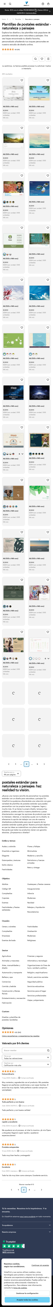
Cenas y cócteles (9, 926)
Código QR (6, 889)
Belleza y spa (7, 977)
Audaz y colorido (9, 846)
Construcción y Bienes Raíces (11, 992)
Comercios (6, 982)
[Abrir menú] (4, 3)
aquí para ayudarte (27, 1216)
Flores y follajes (33, 846)
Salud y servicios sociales (37, 977)
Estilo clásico (7, 865)
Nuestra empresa (9, 1232)
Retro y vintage (33, 867)
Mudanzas (31, 898)
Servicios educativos (35, 986)
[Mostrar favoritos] (42, 59)
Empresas (6, 936)
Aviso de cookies (20, 1288)
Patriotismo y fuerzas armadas (35, 861)
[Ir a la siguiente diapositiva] (50, 11)
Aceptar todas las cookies (27, 1300)
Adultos (5, 884)
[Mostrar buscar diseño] (35, 59)
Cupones (5, 898)
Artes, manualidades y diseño (11, 966)
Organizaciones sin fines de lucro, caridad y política (38, 966)
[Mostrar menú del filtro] (48, 59)
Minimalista (32, 851)
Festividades (7, 869)
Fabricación (7, 1003)
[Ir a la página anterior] (11, 1189)
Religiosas (31, 940)
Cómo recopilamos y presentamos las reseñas (20, 1036)
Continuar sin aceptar (40, 1265)
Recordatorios (33, 912)
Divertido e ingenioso (10, 851)
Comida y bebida (9, 986)
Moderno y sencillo (35, 856)
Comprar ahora (31, 13)
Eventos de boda (9, 940)
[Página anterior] (8, 764)
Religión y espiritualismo (37, 972)
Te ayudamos (7, 1225)
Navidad (30, 903)
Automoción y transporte (12, 972)
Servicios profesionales (36, 995)
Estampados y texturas (11, 860)
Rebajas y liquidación (36, 907)
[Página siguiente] (44, 764)
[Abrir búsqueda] (10, 4)
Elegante (5, 856)
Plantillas (18, 19)
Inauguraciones (33, 889)
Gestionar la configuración (27, 1293)
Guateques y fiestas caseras (38, 884)
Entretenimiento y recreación (13, 998)
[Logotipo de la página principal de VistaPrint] (26, 3)
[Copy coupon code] (35, 10)
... (10, 19)
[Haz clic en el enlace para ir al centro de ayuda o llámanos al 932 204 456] (43, 4)
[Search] (48, 1050)
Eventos (5, 903)
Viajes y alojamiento (35, 1000)
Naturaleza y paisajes (32, 19)
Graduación (32, 931)
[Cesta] (48, 4)
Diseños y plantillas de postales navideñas (11, 1018)
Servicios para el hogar (36, 991)
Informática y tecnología (37, 961)
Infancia (30, 893)
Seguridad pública (35, 982)
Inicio (4, 19)
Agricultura (6, 956)
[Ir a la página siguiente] (41, 1189)
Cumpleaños (7, 893)
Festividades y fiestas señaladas (11, 908)
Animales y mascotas (10, 961)
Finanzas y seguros (35, 956)
